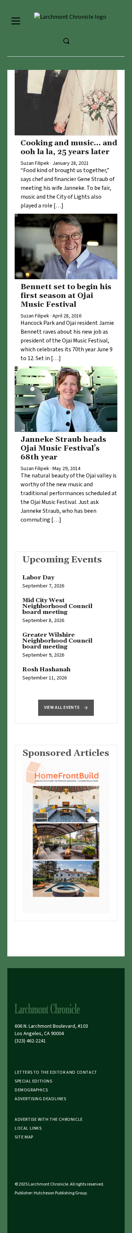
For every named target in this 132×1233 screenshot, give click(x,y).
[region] (66, 632)
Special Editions (33, 1081)
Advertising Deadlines (40, 1099)
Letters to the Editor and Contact (56, 1072)
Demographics (31, 1090)
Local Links (28, 1128)
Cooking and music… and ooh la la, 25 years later (69, 147)
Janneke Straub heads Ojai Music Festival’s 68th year (63, 448)
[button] (66, 708)
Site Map (24, 1137)
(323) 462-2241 (30, 1041)
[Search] (66, 41)
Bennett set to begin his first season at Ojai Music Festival (66, 295)
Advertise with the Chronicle (49, 1119)
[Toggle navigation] (16, 21)
